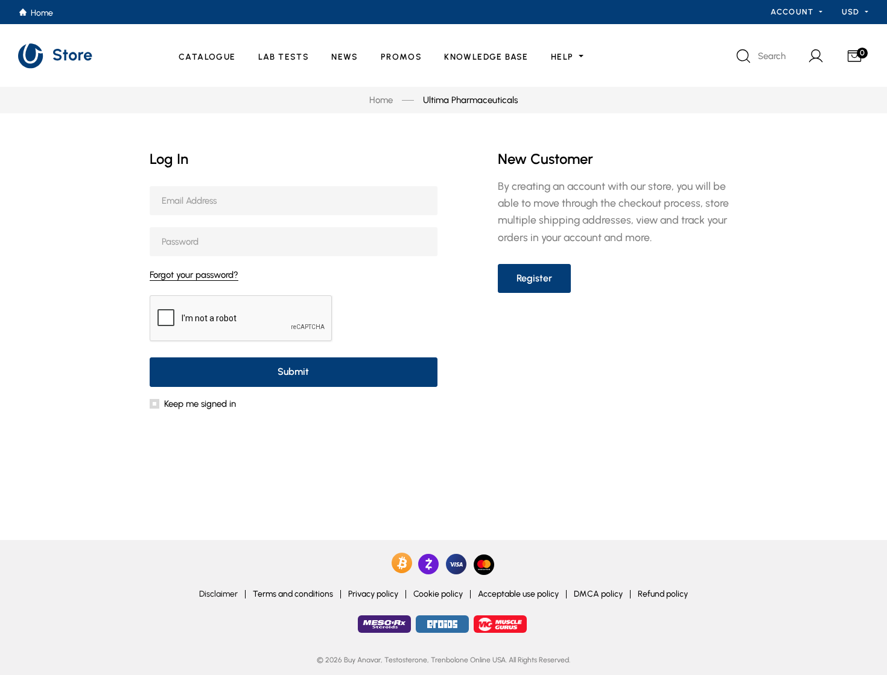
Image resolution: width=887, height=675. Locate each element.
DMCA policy (598, 594)
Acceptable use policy (518, 594)
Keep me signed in (200, 403)
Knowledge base (486, 57)
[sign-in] (814, 56)
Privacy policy (373, 594)
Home (381, 100)
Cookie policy (438, 594)
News (344, 57)
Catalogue (207, 57)
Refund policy (663, 594)
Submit (293, 371)
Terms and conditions (293, 594)
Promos (401, 57)
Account (793, 11)
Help (563, 57)
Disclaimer (218, 594)
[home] (56, 56)
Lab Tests (284, 57)
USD (852, 11)
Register (534, 278)
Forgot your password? (194, 274)
